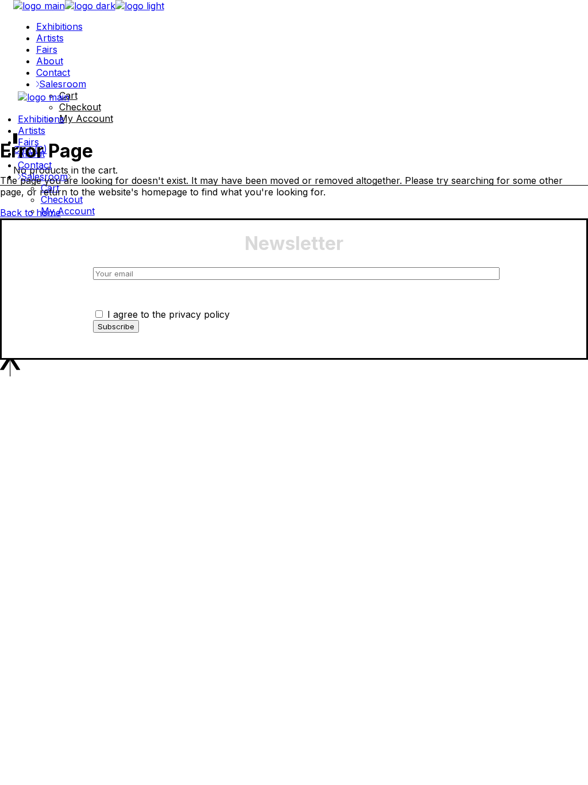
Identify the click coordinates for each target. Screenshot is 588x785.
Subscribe (116, 326)
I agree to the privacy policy (167, 314)
